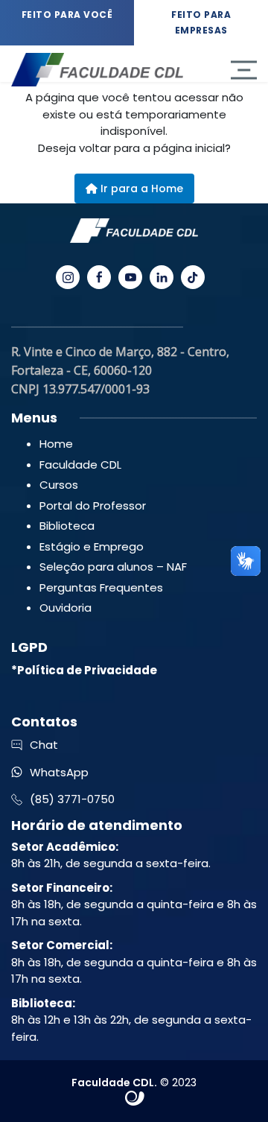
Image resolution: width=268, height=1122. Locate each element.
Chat (44, 744)
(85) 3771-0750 (72, 799)
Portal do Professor (92, 505)
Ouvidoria (65, 607)
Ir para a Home (140, 188)
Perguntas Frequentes (101, 587)
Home (56, 443)
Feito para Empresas (201, 22)
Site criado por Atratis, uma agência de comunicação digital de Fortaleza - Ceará (135, 1099)
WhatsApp (59, 772)
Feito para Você (67, 14)
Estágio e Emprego (91, 546)
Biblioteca (67, 525)
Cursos (58, 484)
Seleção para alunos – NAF (113, 566)
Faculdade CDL (80, 464)
